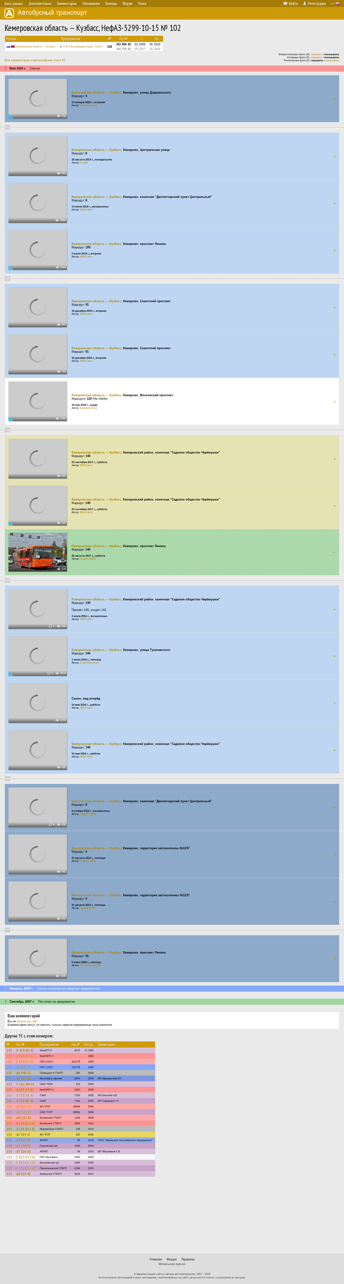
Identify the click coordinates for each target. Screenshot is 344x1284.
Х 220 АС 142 (25, 1123)
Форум (172, 1259)
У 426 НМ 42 (25, 1084)
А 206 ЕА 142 (25, 1129)
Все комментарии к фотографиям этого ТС (35, 60)
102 (9, 1050)
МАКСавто (86, 209)
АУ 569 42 (23, 1134)
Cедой (84, 162)
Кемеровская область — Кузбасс (36, 46)
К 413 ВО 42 (25, 1050)
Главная (156, 1259)
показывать (332, 60)
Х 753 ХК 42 (25, 1095)
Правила (188, 1259)
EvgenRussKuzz (89, 662)
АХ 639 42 (23, 1174)
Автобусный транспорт (52, 12)
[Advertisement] (172, 1217)
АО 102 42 (23, 1117)
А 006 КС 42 (25, 1056)
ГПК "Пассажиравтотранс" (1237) (82, 46)
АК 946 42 (23, 1072)
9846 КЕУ (23, 1067)
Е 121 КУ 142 (26, 1168)
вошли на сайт (27, 1021)
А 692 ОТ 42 (25, 1089)
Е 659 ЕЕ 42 (24, 1061)
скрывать (316, 54)
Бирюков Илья (88, 105)
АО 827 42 (23, 1106)
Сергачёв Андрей (90, 965)
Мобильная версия (172, 1264)
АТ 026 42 (23, 1140)
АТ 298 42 (23, 1145)
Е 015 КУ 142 (26, 1157)
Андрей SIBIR (88, 558)
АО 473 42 (23, 1078)
